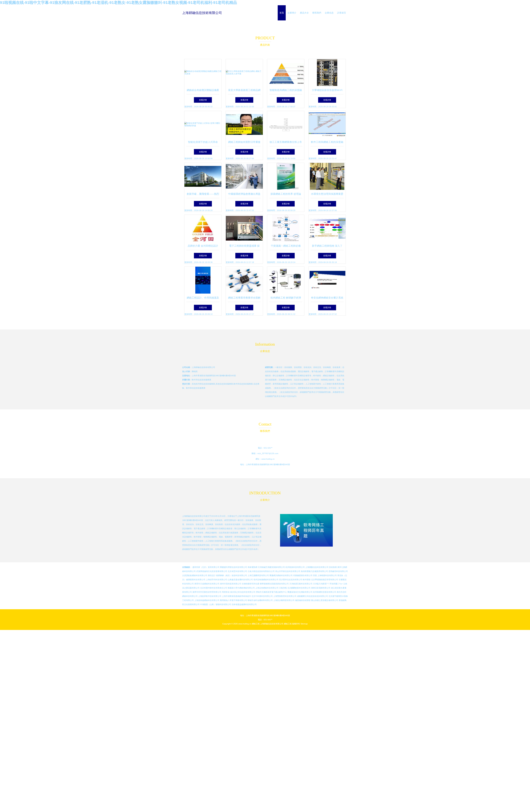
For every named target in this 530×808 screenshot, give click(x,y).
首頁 (281, 13)
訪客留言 (341, 13)
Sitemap (304, 624)
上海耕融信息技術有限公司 (202, 13)
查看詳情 (203, 100)
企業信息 (329, 13)
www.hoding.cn (268, 459)
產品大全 (304, 13)
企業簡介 (291, 13)
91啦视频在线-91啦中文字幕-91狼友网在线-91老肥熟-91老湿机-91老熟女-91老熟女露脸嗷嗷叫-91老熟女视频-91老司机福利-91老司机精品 (118, 2)
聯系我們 (316, 13)
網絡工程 (256, 624)
